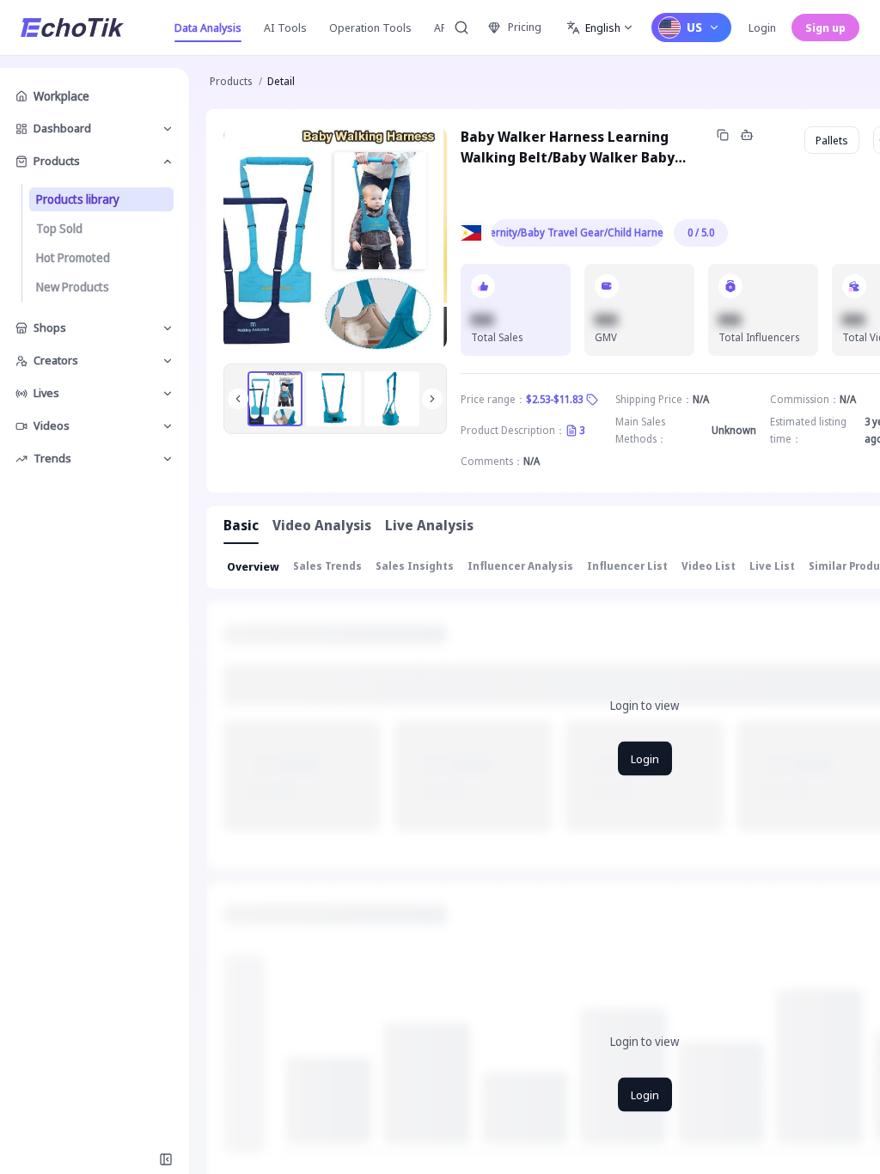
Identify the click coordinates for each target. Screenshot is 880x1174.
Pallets (832, 140)
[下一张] (432, 398)
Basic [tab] (241, 525)
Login (762, 27)
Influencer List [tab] (627, 566)
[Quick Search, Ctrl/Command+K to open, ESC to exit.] (461, 27)
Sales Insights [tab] (415, 566)
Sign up (825, 27)
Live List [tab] (772, 566)
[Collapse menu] (166, 1159)
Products (231, 81)
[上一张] (238, 398)
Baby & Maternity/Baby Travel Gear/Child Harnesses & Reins (577, 232)
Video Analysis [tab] (321, 525)
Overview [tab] (253, 566)
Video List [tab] (708, 566)
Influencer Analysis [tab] (520, 566)
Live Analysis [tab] (429, 525)
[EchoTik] (72, 27)
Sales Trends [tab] (327, 566)
